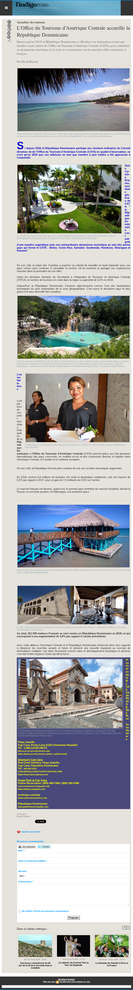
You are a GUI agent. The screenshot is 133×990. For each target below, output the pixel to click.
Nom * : (21, 850)
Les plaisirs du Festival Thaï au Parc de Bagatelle (73, 964)
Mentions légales (66, 979)
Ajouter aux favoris (30, 832)
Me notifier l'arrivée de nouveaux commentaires (45, 911)
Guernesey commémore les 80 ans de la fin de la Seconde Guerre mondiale (35, 965)
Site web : (23, 871)
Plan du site (49, 982)
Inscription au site (81, 982)
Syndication (65, 982)
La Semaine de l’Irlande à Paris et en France (111, 964)
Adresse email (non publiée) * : (33, 861)
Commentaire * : (26, 881)
